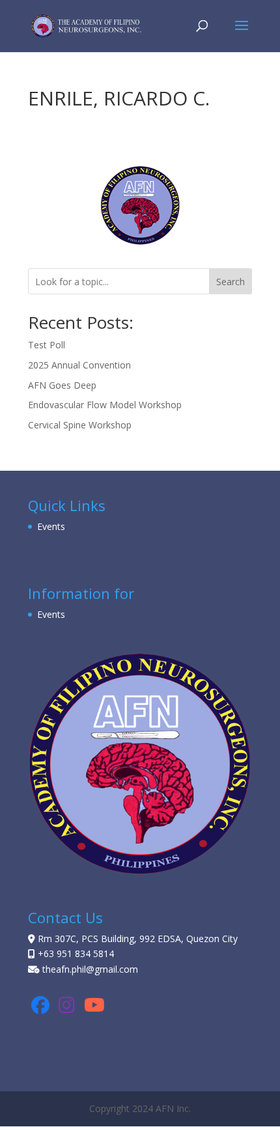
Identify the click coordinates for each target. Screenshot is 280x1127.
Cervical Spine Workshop (80, 425)
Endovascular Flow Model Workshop (105, 404)
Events (51, 526)
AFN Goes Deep (62, 385)
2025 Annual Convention (79, 365)
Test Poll (46, 345)
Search (230, 281)
